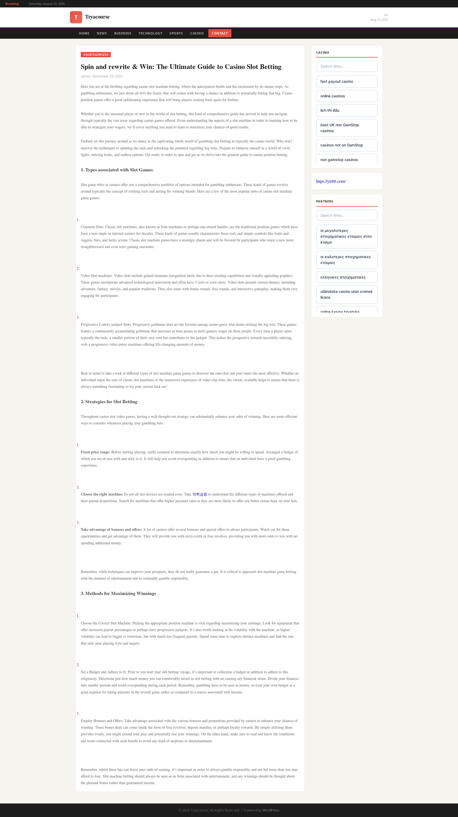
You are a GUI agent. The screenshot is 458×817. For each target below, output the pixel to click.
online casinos (332, 96)
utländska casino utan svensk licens (346, 294)
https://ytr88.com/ (330, 181)
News (102, 33)
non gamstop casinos (339, 159)
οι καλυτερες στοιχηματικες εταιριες (345, 259)
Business (122, 33)
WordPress (271, 810)
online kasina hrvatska (339, 312)
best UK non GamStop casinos (339, 128)
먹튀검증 (199, 494)
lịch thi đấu (329, 110)
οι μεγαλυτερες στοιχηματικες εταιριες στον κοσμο (346, 236)
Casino (197, 33)
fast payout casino (336, 81)
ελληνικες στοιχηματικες (343, 277)
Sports (176, 33)
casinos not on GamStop (341, 145)
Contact (220, 33)
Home (84, 33)
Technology (150, 33)
